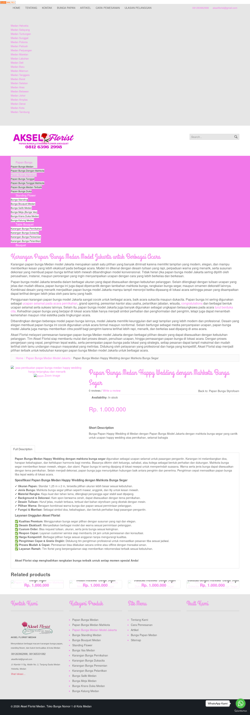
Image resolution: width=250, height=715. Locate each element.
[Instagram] (204, 620)
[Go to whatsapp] (241, 703)
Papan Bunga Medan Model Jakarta (48, 358)
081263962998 (200, 7)
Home (19, 358)
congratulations (192, 303)
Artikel (134, 630)
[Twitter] (197, 620)
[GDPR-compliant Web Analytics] (8, 2)
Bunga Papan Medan (144, 635)
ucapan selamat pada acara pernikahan (50, 303)
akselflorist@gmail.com (225, 7)
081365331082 (37, 654)
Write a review (112, 390)
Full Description (22, 449)
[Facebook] (190, 620)
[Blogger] (219, 620)
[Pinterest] (212, 620)
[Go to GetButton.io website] (240, 711)
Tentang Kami (139, 620)
